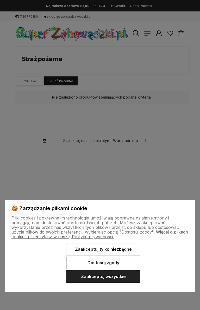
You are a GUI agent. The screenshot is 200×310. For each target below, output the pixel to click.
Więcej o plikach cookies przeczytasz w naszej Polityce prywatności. (99, 234)
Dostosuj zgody (103, 262)
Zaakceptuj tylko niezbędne (103, 249)
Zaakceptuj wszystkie (103, 276)
